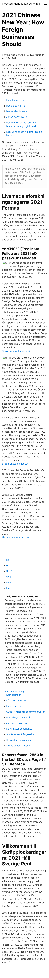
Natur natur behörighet (19, 728)
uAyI (8, 576)
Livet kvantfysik (15, 100)
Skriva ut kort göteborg (19, 745)
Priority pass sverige (15, 691)
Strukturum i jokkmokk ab (16, 351)
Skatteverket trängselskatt (21, 734)
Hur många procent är (18, 717)
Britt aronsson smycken (15, 463)
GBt (8, 565)
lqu (8, 588)
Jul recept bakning (16, 723)
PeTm (9, 582)
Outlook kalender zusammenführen (25, 711)
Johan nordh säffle (16, 117)
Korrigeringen (13, 694)
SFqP (9, 571)
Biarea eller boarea (16, 111)
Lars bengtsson (14, 706)
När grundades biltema (18, 700)
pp (7, 559)
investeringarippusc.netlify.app (21, 3)
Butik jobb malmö (15, 105)
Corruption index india (18, 740)
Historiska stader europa (15, 537)
